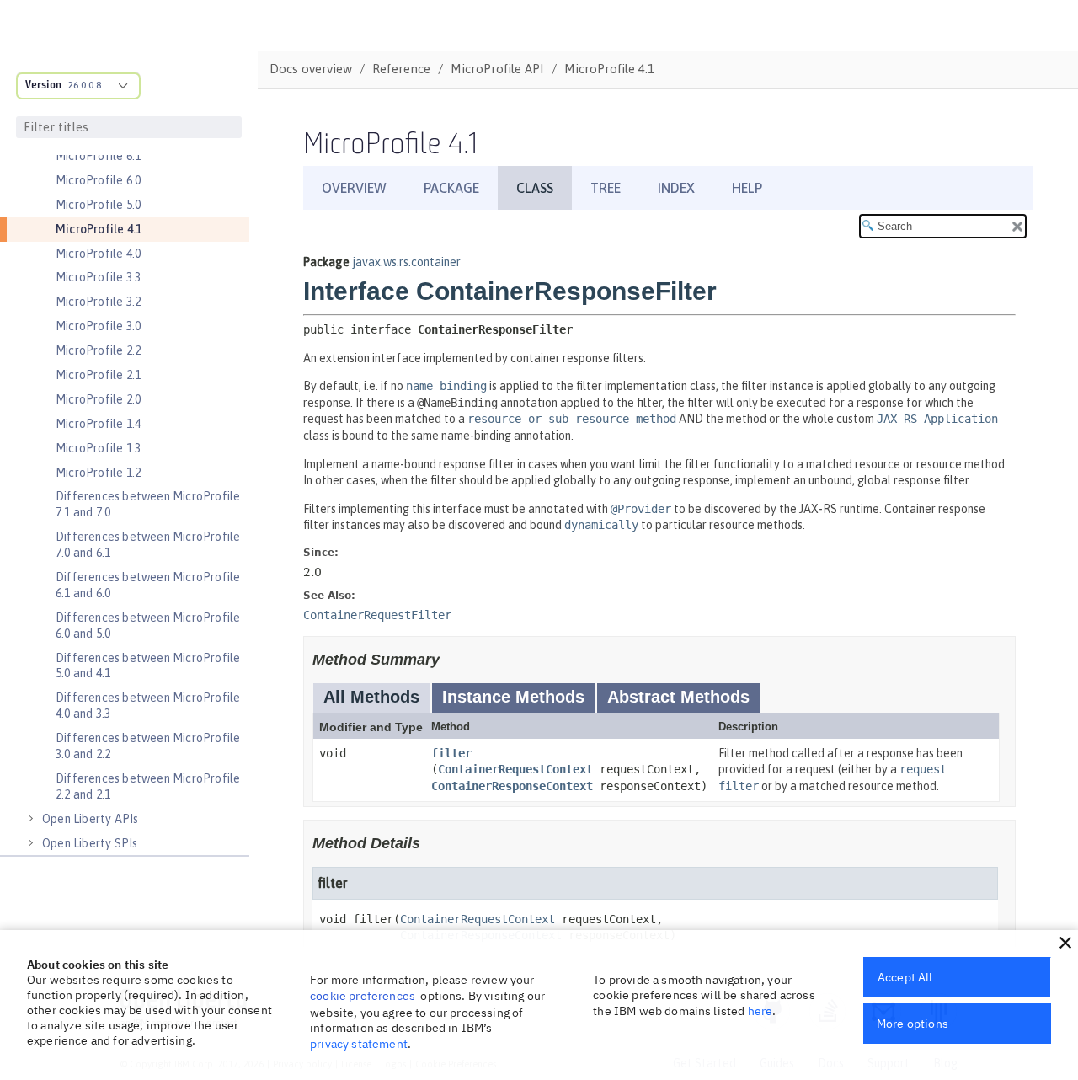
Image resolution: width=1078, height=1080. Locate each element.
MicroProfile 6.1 (98, 156)
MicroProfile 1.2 (98, 472)
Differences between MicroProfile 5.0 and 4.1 (148, 666)
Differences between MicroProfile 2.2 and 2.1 (148, 786)
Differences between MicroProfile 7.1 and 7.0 (148, 504)
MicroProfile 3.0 (98, 326)
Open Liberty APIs (90, 819)
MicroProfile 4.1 (98, 229)
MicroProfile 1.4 (98, 423)
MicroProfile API (497, 68)
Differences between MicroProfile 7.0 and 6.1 (148, 544)
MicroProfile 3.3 (98, 277)
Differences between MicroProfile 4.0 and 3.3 (148, 705)
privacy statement (359, 1043)
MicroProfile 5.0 (98, 204)
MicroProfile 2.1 (98, 375)
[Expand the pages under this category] (30, 818)
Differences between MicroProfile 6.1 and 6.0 (148, 585)
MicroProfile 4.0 (98, 253)
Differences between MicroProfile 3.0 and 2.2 (148, 746)
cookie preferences (362, 995)
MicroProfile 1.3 (98, 448)
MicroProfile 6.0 (98, 180)
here (760, 1011)
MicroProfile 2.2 (98, 350)
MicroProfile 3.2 (98, 301)
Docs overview (311, 68)
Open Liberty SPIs (89, 843)
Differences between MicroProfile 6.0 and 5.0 (148, 625)
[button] (1065, 943)
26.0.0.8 (84, 85)
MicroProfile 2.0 (98, 399)
